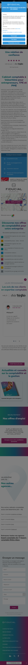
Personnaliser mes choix (14, 43)
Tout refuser (14, 39)
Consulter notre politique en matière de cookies (12, 32)
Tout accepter (14, 35)
